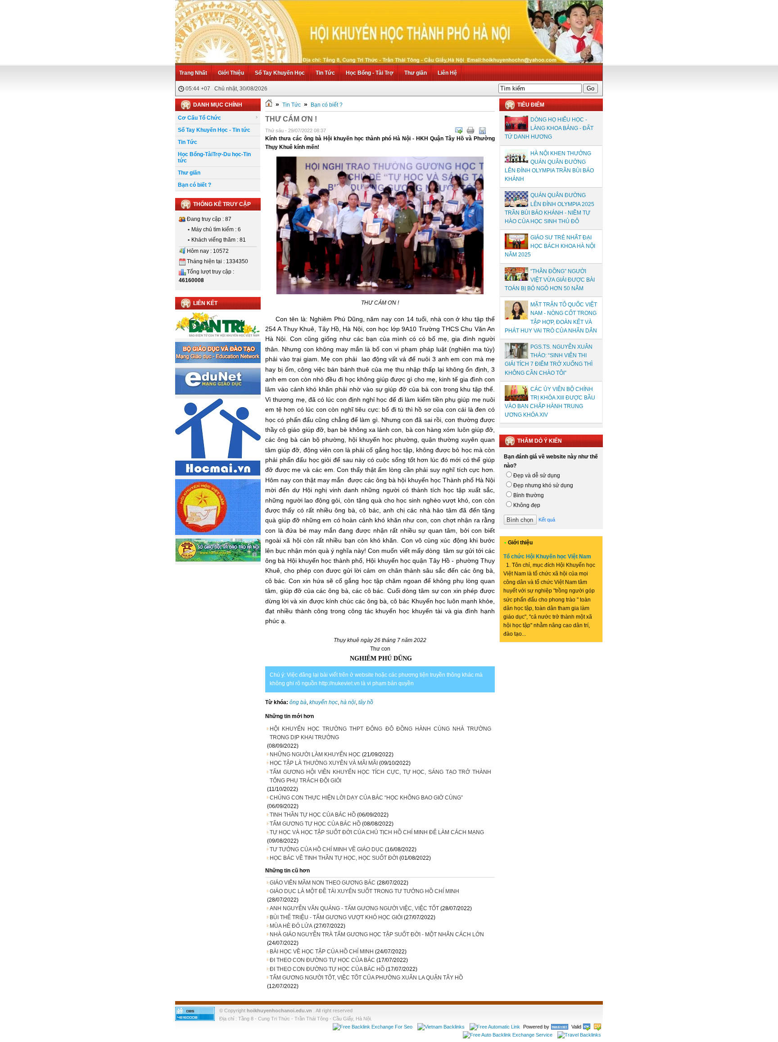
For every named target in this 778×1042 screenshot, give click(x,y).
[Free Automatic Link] (495, 1026)
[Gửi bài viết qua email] (458, 130)
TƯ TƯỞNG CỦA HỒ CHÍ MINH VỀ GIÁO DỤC (327, 849)
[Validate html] (586, 1026)
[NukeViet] (559, 1026)
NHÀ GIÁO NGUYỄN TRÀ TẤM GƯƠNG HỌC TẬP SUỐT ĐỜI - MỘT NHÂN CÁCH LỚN (377, 934)
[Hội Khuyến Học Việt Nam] (218, 533)
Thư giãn (415, 73)
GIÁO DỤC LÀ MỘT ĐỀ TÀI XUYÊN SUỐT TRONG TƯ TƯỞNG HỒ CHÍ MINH (364, 891)
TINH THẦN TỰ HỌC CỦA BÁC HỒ (313, 815)
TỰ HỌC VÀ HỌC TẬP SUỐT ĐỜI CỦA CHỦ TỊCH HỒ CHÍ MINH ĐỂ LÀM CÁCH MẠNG (377, 832)
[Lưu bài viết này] (482, 130)
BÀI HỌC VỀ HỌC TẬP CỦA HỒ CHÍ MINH (322, 951)
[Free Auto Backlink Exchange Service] (507, 1035)
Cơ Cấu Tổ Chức (199, 118)
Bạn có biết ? (194, 185)
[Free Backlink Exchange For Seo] (372, 1026)
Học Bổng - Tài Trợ (370, 73)
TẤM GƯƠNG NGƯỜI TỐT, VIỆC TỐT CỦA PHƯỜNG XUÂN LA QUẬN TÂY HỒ (366, 978)
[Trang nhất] (268, 105)
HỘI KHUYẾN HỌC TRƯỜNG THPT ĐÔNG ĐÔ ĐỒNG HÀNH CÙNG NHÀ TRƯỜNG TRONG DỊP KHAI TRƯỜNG (380, 733)
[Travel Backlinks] (579, 1035)
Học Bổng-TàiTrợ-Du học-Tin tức (214, 157)
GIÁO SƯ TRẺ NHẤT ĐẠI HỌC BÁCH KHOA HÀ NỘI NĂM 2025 (550, 246)
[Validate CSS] (597, 1026)
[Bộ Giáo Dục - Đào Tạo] (218, 361)
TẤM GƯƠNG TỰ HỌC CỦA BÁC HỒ (315, 824)
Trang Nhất (193, 73)
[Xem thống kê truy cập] (195, 1019)
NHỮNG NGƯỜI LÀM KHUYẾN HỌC (315, 754)
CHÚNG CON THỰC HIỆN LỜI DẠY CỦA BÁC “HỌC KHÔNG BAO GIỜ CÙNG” (366, 798)
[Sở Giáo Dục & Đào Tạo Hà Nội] (218, 560)
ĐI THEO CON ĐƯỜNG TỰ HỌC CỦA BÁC (322, 960)
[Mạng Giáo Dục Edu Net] (218, 393)
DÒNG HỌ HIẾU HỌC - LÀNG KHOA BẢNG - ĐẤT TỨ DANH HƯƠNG (549, 128)
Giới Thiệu (231, 73)
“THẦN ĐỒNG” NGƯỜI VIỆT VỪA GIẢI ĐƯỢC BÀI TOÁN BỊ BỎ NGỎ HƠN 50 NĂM (550, 280)
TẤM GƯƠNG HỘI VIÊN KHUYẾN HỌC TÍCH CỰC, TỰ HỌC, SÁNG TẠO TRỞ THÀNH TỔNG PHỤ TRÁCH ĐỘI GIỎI (380, 776)
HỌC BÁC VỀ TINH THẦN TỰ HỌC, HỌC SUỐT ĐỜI (334, 858)
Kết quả (546, 519)
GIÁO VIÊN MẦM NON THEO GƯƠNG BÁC (322, 883)
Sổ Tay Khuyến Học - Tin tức (214, 130)
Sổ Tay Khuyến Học (280, 73)
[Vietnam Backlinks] (441, 1026)
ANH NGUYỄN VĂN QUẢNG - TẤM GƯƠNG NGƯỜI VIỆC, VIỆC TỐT (354, 908)
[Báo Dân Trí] (218, 336)
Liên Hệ (447, 73)
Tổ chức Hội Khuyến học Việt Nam (547, 556)
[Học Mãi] (218, 474)
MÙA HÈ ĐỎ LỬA (291, 926)
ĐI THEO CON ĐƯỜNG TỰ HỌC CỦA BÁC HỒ (327, 969)
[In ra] (470, 130)
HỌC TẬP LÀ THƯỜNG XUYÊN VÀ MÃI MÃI (324, 763)
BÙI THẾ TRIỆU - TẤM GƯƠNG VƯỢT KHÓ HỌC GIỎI (336, 917)
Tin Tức (325, 73)
